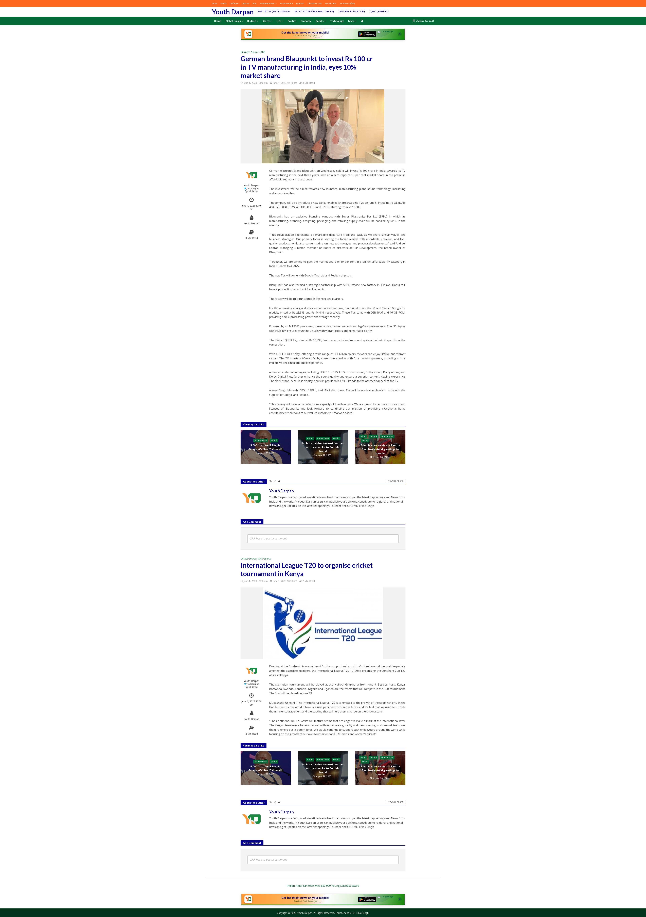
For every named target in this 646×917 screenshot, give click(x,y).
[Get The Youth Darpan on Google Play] (367, 34)
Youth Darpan (233, 12)
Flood (310, 438)
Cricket (244, 558)
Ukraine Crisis (315, 3)
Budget (251, 21)
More (351, 21)
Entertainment (267, 3)
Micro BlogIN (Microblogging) (314, 11)
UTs (279, 21)
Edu (255, 3)
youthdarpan (252, 188)
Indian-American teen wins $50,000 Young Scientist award (323, 886)
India (214, 3)
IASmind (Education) (352, 11)
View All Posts (395, 481)
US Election (330, 3)
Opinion (300, 3)
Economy (306, 21)
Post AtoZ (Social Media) (274, 11)
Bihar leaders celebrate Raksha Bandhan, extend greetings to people (380, 449)
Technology (337, 21)
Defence (234, 3)
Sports (320, 21)
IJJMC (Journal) (379, 11)
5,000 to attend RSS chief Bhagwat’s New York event (266, 447)
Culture (245, 3)
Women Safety (347, 3)
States (266, 21)
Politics (292, 21)
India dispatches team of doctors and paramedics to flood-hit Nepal (323, 447)
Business (245, 52)
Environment (286, 3)
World (223, 3)
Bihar (363, 436)
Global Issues (233, 21)
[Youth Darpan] (248, 34)
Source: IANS (258, 52)
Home (217, 21)
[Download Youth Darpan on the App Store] (387, 34)
